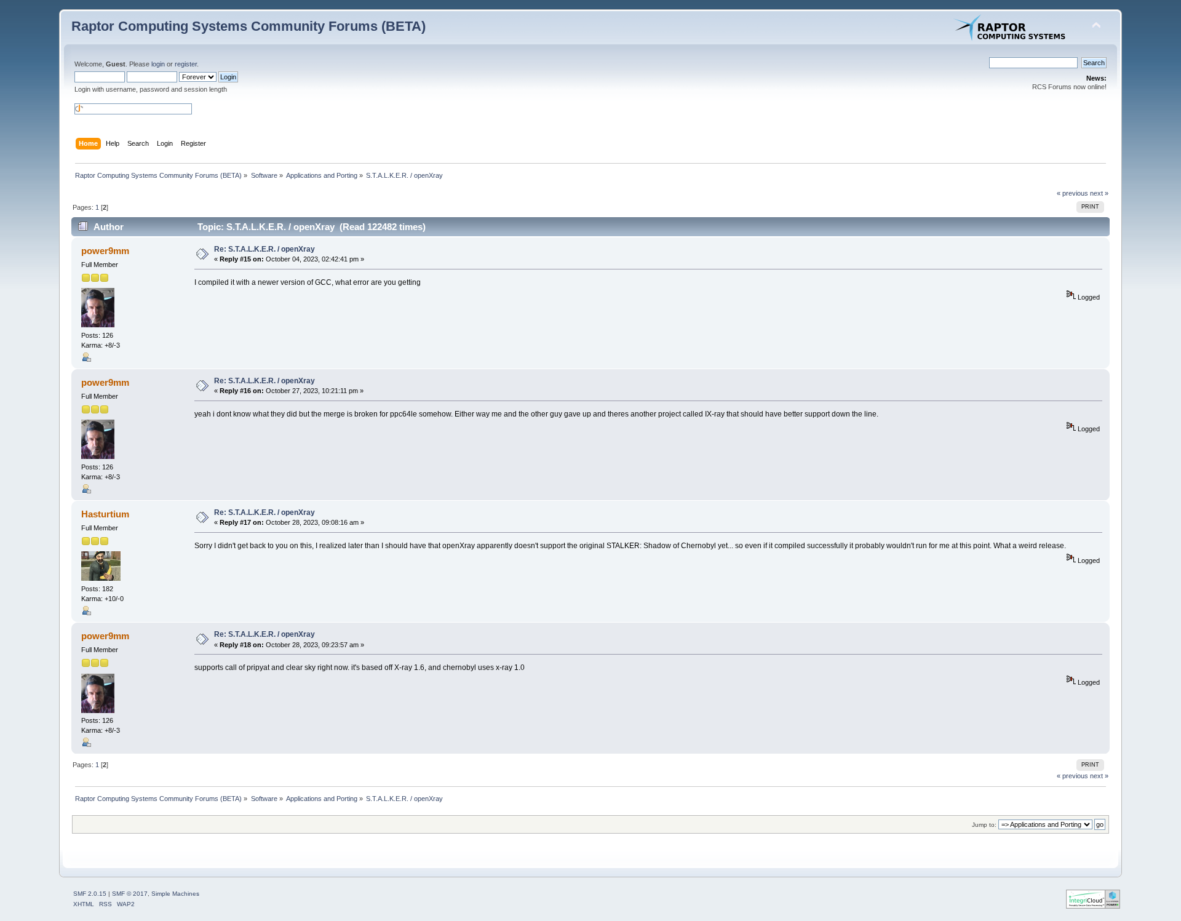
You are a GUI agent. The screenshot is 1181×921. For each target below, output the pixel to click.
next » (1099, 193)
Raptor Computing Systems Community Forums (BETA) (248, 26)
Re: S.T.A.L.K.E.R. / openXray (264, 249)
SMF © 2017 (130, 893)
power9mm (105, 250)
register (186, 64)
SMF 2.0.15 (89, 893)
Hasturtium (105, 514)
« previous (1072, 193)
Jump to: (984, 824)
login (158, 64)
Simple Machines (175, 893)
